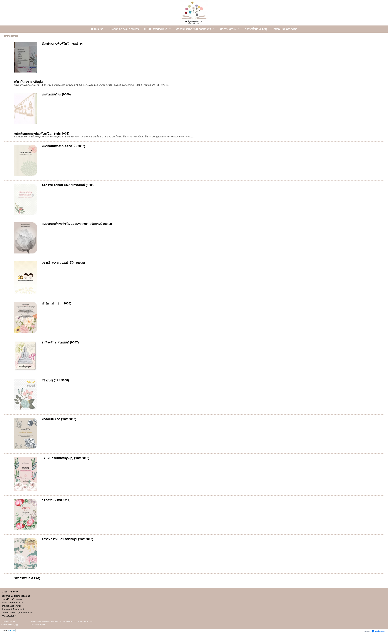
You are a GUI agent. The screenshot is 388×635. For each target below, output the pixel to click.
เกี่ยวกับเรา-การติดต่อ (28, 81)
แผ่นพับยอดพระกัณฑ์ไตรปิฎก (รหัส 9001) (41, 133)
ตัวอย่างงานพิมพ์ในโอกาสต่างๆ (62, 44)
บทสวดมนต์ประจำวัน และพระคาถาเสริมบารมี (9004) (77, 224)
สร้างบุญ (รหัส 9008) (55, 380)
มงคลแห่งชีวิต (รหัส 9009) (59, 419)
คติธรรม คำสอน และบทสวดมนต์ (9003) (68, 185)
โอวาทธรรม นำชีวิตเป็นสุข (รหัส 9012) (67, 539)
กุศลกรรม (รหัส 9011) (56, 500)
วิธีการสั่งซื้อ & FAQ (27, 578)
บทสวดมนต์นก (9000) (56, 94)
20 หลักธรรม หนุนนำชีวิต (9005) (63, 262)
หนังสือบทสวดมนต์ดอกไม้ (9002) (63, 146)
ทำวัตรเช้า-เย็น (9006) (56, 303)
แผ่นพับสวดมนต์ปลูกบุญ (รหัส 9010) (65, 458)
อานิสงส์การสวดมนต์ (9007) (60, 342)
